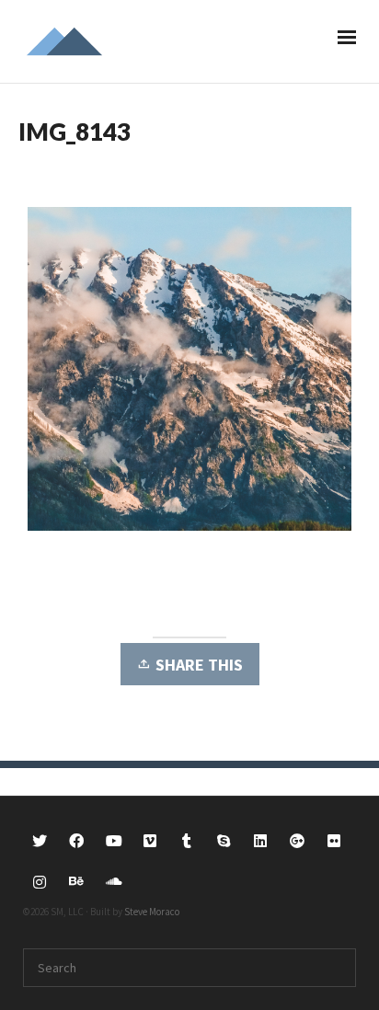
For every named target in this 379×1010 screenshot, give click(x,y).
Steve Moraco (151, 911)
